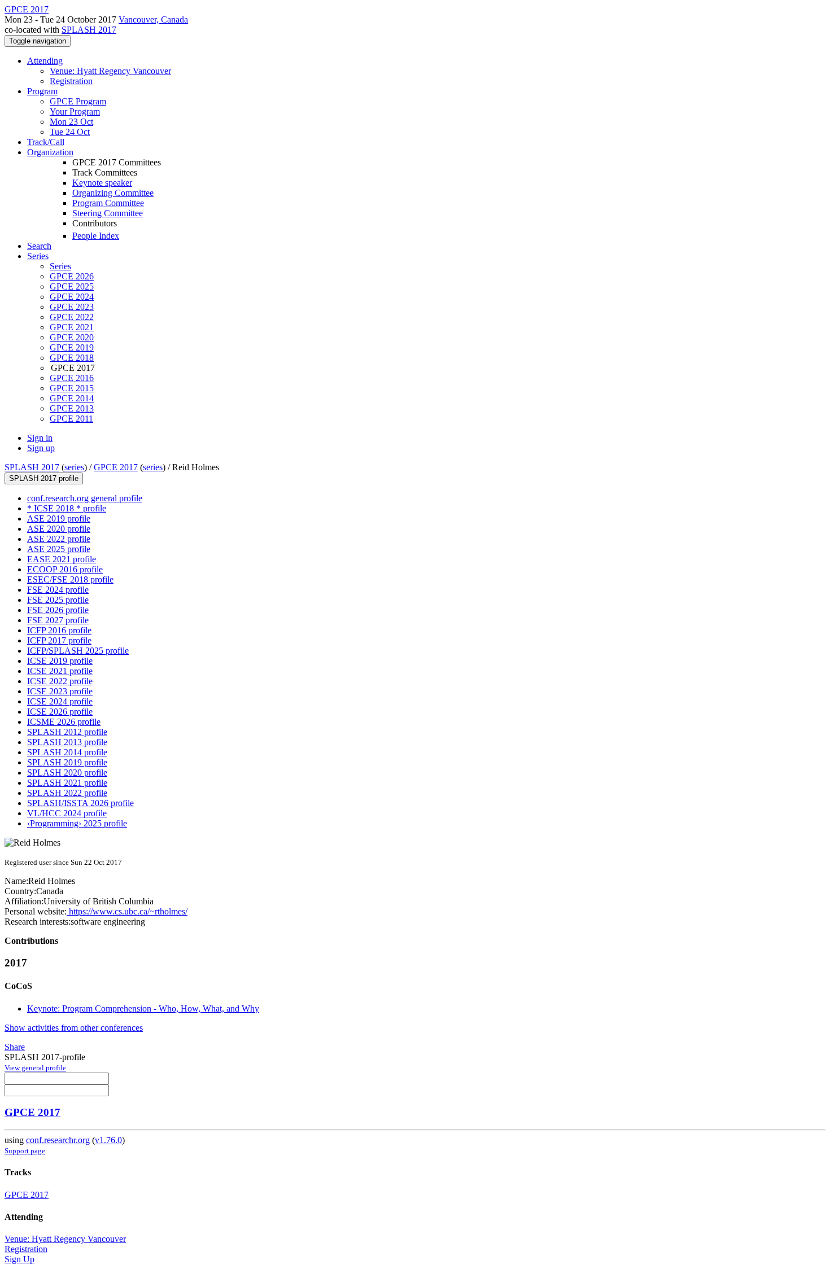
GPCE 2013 (72, 408)
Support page (25, 1151)
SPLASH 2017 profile (43, 478)
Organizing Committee (113, 193)
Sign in (40, 438)
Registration (71, 81)
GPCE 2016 (72, 378)
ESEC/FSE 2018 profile (70, 579)
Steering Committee (107, 213)
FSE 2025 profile (58, 600)
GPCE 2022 (72, 317)
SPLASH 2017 (89, 29)
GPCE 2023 (72, 307)
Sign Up (19, 1259)
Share (15, 1047)
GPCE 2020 (72, 337)
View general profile (35, 1068)
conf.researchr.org (58, 1140)
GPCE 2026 (72, 276)
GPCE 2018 (72, 357)
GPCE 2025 (72, 286)
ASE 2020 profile (58, 528)
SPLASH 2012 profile (67, 732)
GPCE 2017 (116, 467)
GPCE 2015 (72, 388)
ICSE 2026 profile (60, 711)
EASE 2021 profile (61, 559)
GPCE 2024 (72, 296)
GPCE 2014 (72, 398)
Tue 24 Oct (70, 132)
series (74, 467)
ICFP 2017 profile (59, 640)
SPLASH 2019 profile (67, 762)
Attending (45, 60)
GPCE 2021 (72, 327)
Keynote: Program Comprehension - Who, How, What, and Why (143, 1008)
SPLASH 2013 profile (67, 742)
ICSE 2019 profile (60, 661)
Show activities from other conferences (74, 1027)
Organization (50, 152)
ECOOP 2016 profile (65, 569)
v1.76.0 (108, 1140)
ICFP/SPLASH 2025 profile (78, 650)
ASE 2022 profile (58, 539)
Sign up (41, 448)
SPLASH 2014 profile (67, 752)
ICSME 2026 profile (64, 722)
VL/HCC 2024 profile (67, 813)
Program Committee (108, 203)
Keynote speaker (102, 182)
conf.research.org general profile (84, 498)
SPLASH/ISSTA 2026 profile (80, 803)
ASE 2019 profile (58, 518)
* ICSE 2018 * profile (66, 508)
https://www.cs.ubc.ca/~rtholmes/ (127, 911)
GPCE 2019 (72, 347)
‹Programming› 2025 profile (77, 823)
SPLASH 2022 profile (67, 793)
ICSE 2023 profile (60, 691)
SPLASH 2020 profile (67, 772)
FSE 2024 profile (58, 589)
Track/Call (45, 142)
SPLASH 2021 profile (67, 782)
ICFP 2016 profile (59, 630)
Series (60, 266)
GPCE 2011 (71, 418)
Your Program (75, 111)
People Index (95, 235)
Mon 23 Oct (71, 121)
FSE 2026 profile (58, 610)
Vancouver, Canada (153, 19)
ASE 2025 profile (58, 549)
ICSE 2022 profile (60, 681)
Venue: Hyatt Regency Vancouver (110, 71)
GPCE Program (78, 101)
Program (42, 91)
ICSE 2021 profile (60, 671)
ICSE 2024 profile (60, 701)
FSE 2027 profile (58, 620)
